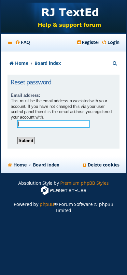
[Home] (63, 17)
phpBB (47, 204)
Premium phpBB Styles (84, 183)
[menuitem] (22, 42)
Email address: (25, 95)
